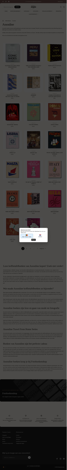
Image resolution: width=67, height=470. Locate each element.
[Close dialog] (46, 228)
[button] (26, 236)
